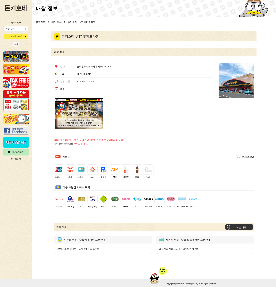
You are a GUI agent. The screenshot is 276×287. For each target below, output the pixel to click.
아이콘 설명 (248, 156)
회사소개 (16, 158)
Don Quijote (15, 8)
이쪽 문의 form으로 (64, 143)
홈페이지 (41, 22)
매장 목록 (16, 22)
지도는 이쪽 (240, 227)
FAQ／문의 (18, 152)
